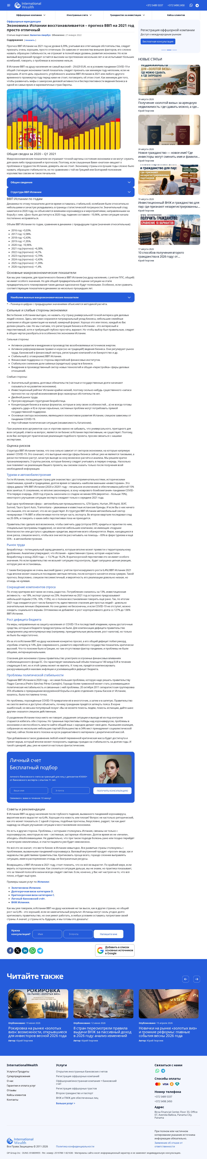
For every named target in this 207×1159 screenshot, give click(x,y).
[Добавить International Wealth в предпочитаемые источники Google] (115, 950)
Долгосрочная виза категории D (32, 891)
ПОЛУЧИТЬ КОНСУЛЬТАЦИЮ (112, 790)
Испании (43, 881)
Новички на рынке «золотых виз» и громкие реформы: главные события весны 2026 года (168, 1031)
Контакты (12, 1099)
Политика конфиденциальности (75, 1146)
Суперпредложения (18, 1076)
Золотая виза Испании (26, 887)
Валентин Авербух (40, 35)
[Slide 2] (169, 50)
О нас (10, 1081)
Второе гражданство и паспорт (74, 1093)
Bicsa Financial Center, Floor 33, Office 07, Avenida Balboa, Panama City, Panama (176, 1114)
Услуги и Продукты (18, 1071)
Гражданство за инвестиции (125, 15)
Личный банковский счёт (28, 898)
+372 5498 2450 (176, 5)
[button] (197, 979)
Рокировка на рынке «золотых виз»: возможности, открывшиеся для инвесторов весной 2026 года (37, 1031)
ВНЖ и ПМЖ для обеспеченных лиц (77, 1098)
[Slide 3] (174, 50)
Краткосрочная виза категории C (32, 895)
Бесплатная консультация (158, 43)
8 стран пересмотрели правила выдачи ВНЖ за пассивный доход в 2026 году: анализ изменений (102, 1031)
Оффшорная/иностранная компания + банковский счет (86, 1082)
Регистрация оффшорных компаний (77, 1076)
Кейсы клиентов (176, 15)
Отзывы (11, 1090)
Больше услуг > (65, 1103)
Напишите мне (108, 934)
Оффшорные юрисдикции (24, 21)
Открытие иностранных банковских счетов (81, 1071)
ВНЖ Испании (20, 902)
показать (30, 40)
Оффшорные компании (29, 15)
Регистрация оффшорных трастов (76, 1088)
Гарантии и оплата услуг (21, 1085)
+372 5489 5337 (154, 5)
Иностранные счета (77, 15)
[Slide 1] (163, 50)
